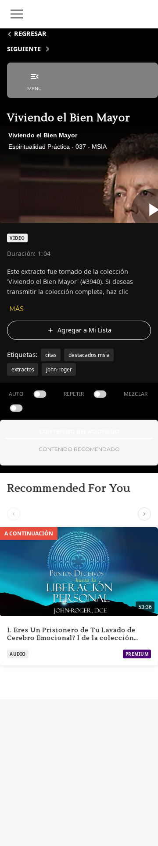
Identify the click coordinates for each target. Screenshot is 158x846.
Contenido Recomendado (79, 449)
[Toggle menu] (16, 14)
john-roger (59, 369)
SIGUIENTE (24, 49)
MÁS (16, 309)
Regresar (30, 33)
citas (51, 355)
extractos (22, 369)
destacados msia (89, 355)
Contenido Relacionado (79, 431)
